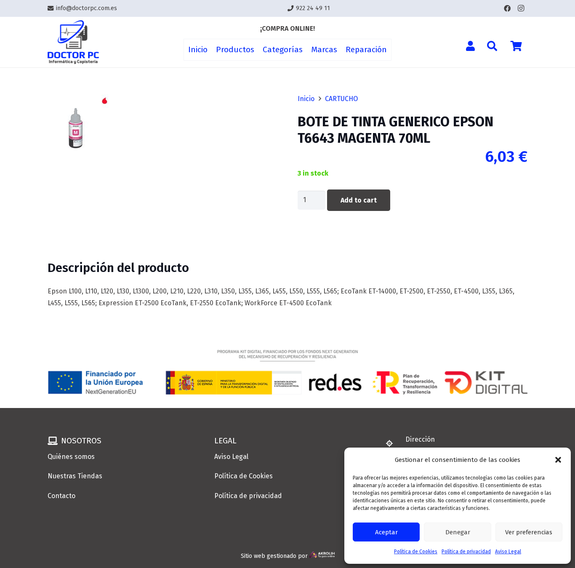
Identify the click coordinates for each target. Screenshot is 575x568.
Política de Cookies (415, 552)
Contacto (61, 496)
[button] (558, 460)
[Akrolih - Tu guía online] (322, 556)
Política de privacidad (466, 552)
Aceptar (386, 532)
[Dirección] (393, 443)
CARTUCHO (341, 99)
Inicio (306, 99)
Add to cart (359, 200)
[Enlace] (73, 42)
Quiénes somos (71, 457)
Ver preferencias (528, 532)
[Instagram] (520, 8)
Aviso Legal (508, 552)
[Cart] (516, 46)
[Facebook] (507, 8)
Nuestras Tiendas (75, 476)
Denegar (457, 532)
